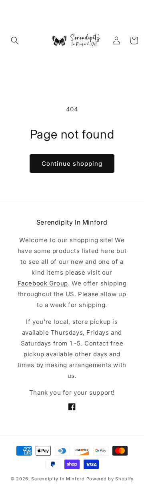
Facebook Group (43, 283)
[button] (15, 40)
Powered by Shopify (110, 479)
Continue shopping (72, 163)
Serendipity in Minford (58, 479)
